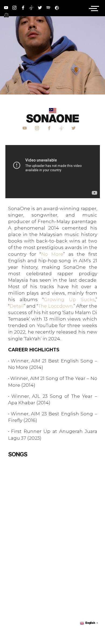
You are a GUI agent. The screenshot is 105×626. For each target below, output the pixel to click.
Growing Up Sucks (69, 299)
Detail (17, 306)
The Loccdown (55, 306)
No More (52, 254)
